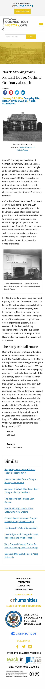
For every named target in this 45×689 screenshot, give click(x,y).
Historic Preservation (14, 101)
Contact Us (24, 582)
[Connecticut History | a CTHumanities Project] (15, 24)
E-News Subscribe (23, 589)
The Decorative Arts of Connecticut (20, 528)
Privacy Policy (24, 578)
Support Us (24, 585)
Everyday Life (32, 98)
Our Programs (22, 11)
